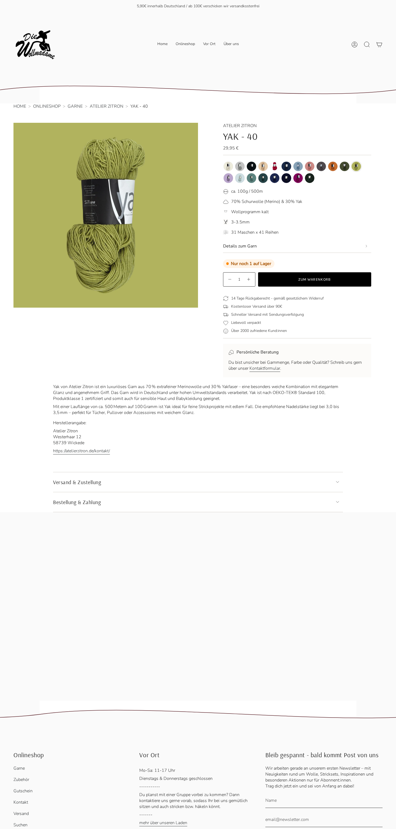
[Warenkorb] (379, 44)
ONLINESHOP (47, 106)
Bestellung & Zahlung (77, 502)
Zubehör (21, 780)
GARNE (75, 106)
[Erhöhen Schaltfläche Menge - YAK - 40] (248, 279)
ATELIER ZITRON (106, 106)
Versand (21, 814)
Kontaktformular (264, 368)
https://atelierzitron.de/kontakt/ (81, 451)
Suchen (20, 825)
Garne (19, 768)
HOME (19, 106)
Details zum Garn (240, 246)
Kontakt (20, 802)
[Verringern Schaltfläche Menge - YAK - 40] (229, 279)
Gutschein (23, 791)
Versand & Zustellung (77, 482)
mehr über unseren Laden (163, 823)
